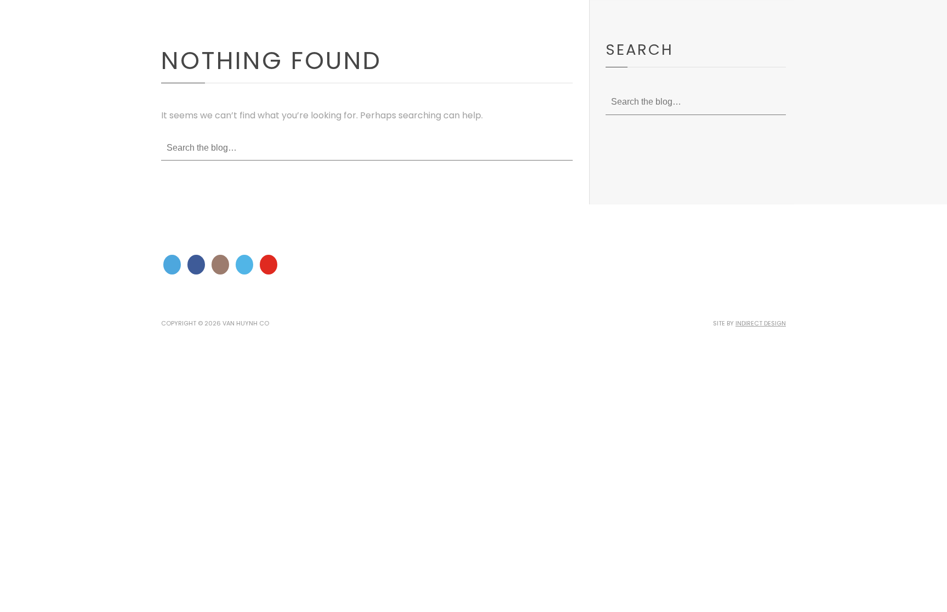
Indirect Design (760, 323)
